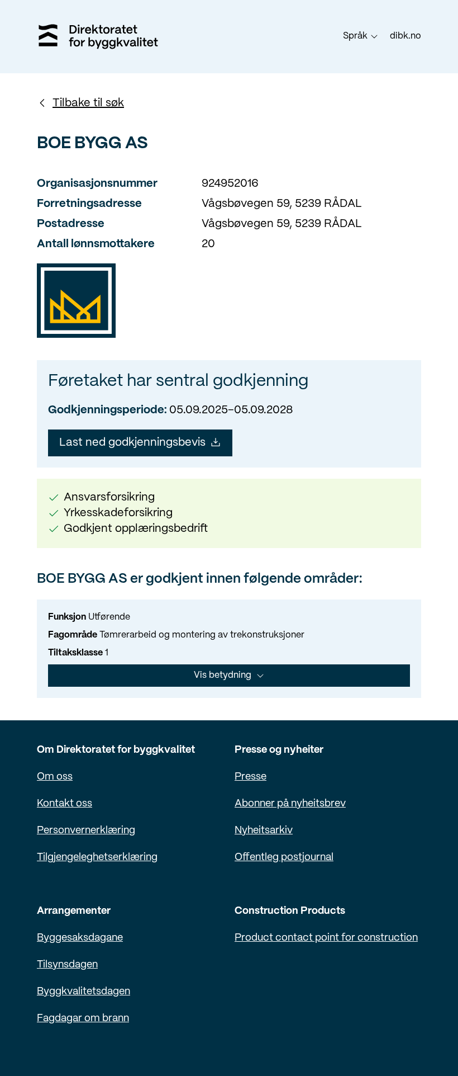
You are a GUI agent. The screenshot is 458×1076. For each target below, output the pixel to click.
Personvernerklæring (86, 831)
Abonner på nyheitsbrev (290, 804)
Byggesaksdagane (80, 938)
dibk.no (405, 36)
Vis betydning (222, 675)
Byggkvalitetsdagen (83, 992)
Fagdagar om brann (83, 1018)
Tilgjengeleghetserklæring (97, 857)
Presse (250, 777)
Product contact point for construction (326, 938)
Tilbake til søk (88, 103)
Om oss (55, 777)
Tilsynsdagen (67, 965)
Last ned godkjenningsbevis (132, 442)
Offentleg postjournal (284, 857)
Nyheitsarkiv (264, 831)
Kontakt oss (64, 804)
